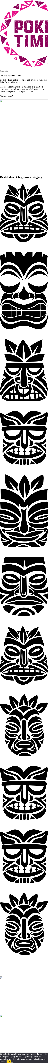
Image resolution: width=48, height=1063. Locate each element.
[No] (12, 1062)
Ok (9, 1062)
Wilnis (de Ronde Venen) (17, 964)
